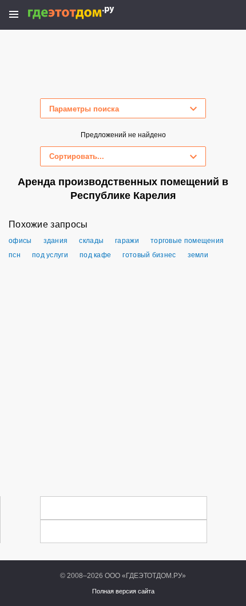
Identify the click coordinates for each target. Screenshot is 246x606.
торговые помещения (187, 241)
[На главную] (83, 12)
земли (198, 255)
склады (91, 241)
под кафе (95, 255)
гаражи (127, 241)
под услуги (50, 255)
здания (55, 241)
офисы (20, 241)
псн (15, 255)
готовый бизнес (149, 255)
